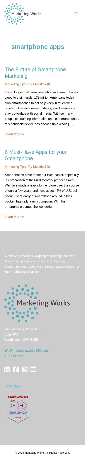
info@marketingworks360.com (26, 350)
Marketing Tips (15, 84)
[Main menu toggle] (76, 13)
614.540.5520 (14, 356)
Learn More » (14, 134)
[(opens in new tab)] (18, 408)
